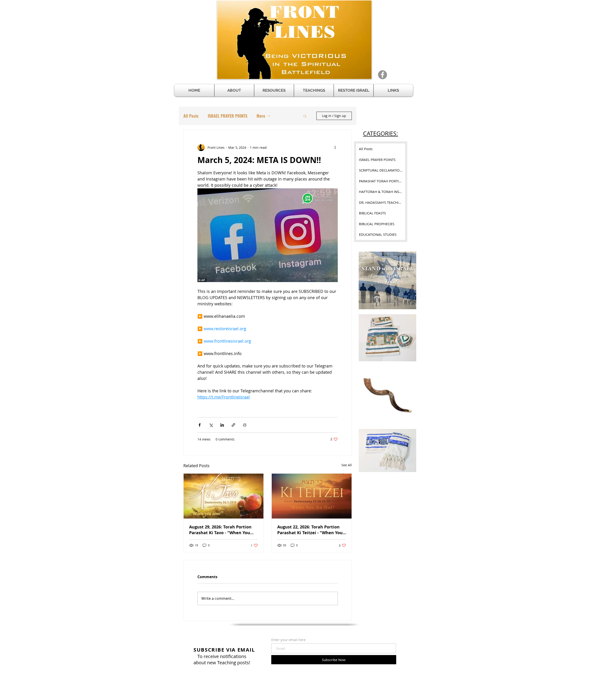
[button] (274, 90)
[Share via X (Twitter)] (211, 425)
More (261, 115)
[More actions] (335, 147)
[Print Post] (245, 425)
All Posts (191, 115)
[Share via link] (233, 425)
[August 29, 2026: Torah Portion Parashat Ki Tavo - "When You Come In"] (223, 496)
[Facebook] (382, 74)
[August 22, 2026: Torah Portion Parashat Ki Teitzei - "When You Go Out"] (312, 496)
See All (346, 465)
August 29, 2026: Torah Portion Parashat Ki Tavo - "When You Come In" (220, 530)
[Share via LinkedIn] (222, 425)
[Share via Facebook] (199, 425)
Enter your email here (288, 639)
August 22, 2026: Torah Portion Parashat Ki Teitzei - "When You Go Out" (310, 530)
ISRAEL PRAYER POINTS (227, 115)
